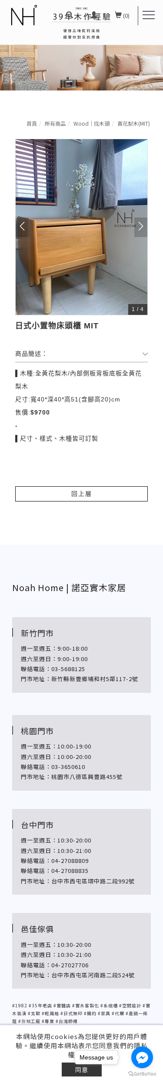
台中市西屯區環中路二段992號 (93, 881)
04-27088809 (70, 860)
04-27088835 (70, 870)
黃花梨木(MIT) (133, 123)
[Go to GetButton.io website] (142, 1074)
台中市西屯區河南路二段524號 (93, 975)
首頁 (32, 123)
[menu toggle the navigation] (149, 15)
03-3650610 (68, 766)
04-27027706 (70, 965)
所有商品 (55, 123)
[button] (69, 15)
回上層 (81, 493)
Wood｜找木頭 (91, 123)
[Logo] (23, 15)
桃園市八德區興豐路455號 (87, 776)
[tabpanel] (81, 45)
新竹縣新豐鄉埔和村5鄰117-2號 (94, 679)
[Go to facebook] (142, 1057)
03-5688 (63, 669)
